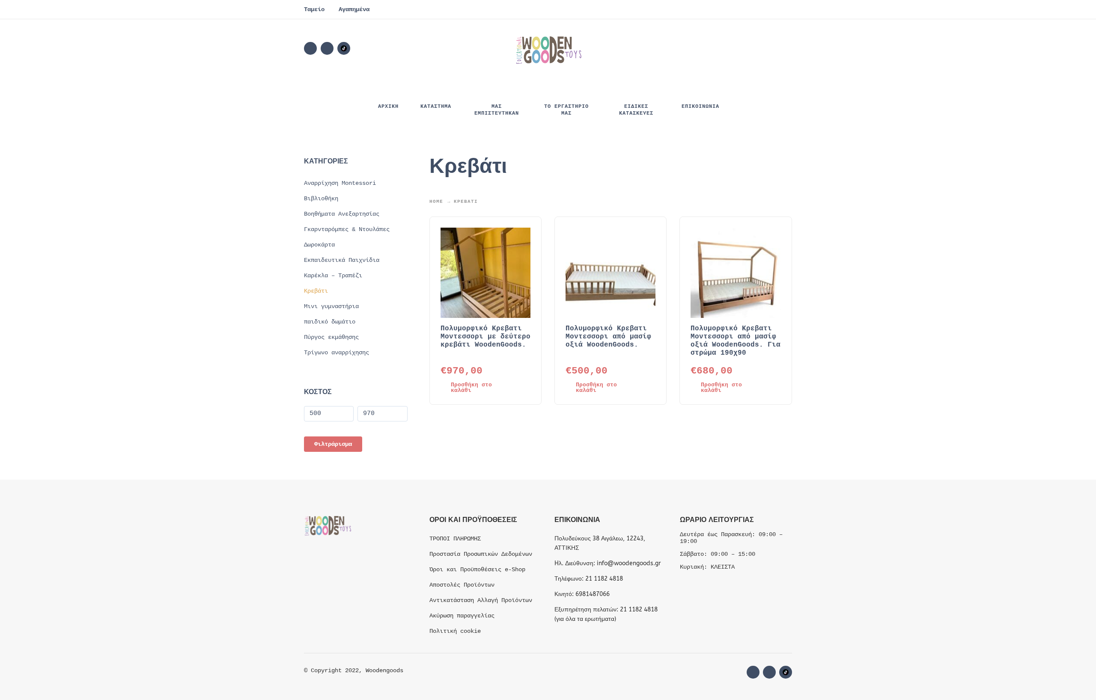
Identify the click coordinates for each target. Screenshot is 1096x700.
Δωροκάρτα (319, 244)
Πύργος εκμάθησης (331, 337)
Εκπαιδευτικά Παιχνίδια (341, 260)
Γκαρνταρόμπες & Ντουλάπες (347, 229)
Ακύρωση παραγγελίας (461, 615)
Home (436, 201)
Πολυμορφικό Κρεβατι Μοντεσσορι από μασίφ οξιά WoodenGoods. (608, 337)
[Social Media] (343, 48)
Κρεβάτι (316, 291)
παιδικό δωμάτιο (329, 321)
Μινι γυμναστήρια (331, 306)
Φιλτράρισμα (333, 444)
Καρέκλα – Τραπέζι (333, 275)
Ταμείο (314, 9)
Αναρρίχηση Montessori (340, 183)
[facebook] (310, 48)
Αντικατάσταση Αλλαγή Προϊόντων (480, 600)
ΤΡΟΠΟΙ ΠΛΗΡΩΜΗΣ (455, 538)
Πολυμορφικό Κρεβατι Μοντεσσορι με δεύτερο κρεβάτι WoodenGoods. (485, 337)
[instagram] (327, 48)
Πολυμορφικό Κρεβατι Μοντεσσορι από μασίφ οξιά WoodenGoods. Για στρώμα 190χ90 (735, 341)
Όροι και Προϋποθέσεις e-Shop (477, 569)
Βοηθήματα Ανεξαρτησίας (341, 214)
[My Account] (762, 48)
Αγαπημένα (354, 9)
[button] (738, 48)
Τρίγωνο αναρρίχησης (336, 352)
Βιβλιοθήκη (321, 198)
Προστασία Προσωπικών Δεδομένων (480, 554)
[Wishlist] (713, 48)
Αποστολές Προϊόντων (461, 584)
